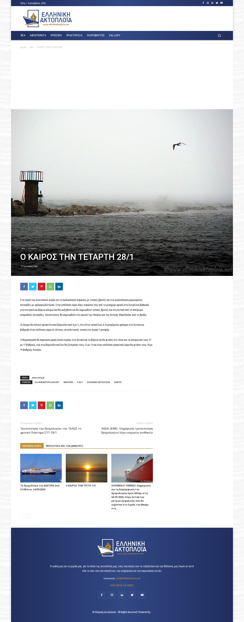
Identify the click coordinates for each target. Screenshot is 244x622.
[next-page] (28, 516)
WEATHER (68, 382)
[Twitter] (217, 3)
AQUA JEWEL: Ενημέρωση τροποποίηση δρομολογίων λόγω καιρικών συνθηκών (127, 430)
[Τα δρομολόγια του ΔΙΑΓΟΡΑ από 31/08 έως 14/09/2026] (41, 468)
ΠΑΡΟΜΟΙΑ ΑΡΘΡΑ (31, 446)
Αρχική (23, 47)
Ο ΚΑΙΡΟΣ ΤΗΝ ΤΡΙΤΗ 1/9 (81, 485)
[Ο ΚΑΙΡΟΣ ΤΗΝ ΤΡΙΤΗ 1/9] (86, 468)
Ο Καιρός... (33, 248)
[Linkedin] (212, 3)
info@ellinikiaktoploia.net (128, 578)
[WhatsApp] (50, 286)
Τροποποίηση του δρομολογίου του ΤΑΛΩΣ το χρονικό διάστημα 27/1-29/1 (50, 430)
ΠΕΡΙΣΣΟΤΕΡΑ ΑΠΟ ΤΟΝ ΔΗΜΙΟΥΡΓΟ (64, 446)
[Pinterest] (41, 286)
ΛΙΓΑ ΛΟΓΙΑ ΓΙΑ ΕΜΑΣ (122, 585)
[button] (219, 35)
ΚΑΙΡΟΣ (118, 382)
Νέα (31, 47)
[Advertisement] (122, 80)
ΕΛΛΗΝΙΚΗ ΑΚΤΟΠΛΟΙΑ (98, 382)
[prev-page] (22, 516)
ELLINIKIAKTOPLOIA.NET (47, 382)
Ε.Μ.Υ (80, 382)
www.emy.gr (38, 377)
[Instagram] (207, 3)
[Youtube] (221, 3)
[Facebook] (203, 3)
